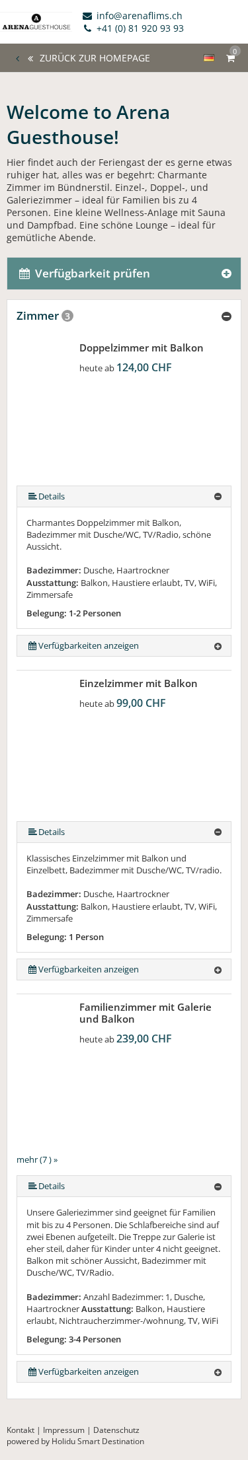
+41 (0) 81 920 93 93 (139, 28)
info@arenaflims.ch (138, 15)
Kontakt (20, 1430)
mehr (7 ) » (37, 1159)
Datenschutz (116, 1430)
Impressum (64, 1430)
